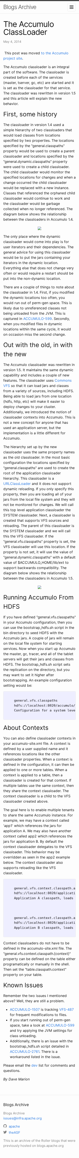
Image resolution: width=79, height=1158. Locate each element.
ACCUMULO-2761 (24, 1051)
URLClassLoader (17, 483)
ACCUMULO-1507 (25, 1009)
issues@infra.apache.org (22, 1118)
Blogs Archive (19, 7)
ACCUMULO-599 (37, 318)
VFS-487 (66, 1009)
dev (34, 1065)
